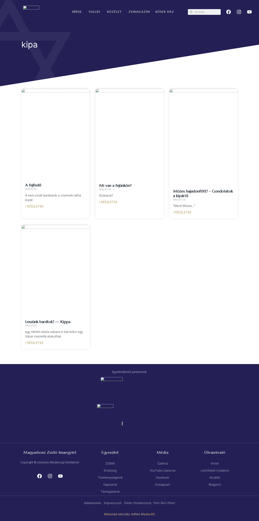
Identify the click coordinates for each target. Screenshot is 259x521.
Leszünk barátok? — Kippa (47, 321)
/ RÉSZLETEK (34, 206)
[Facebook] (228, 12)
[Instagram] (239, 12)
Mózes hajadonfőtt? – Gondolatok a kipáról (203, 193)
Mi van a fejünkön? (115, 185)
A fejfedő (33, 185)
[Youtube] (249, 12)
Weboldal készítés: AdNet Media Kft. (129, 514)
